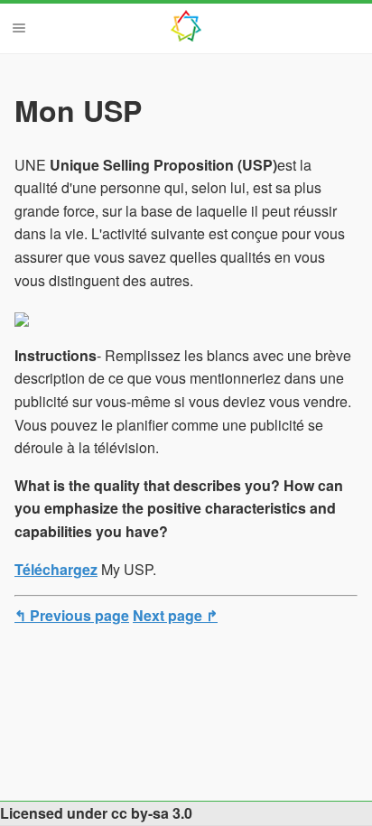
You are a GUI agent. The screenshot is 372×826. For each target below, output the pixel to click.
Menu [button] (19, 28)
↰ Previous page (71, 615)
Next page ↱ (175, 615)
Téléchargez (56, 569)
